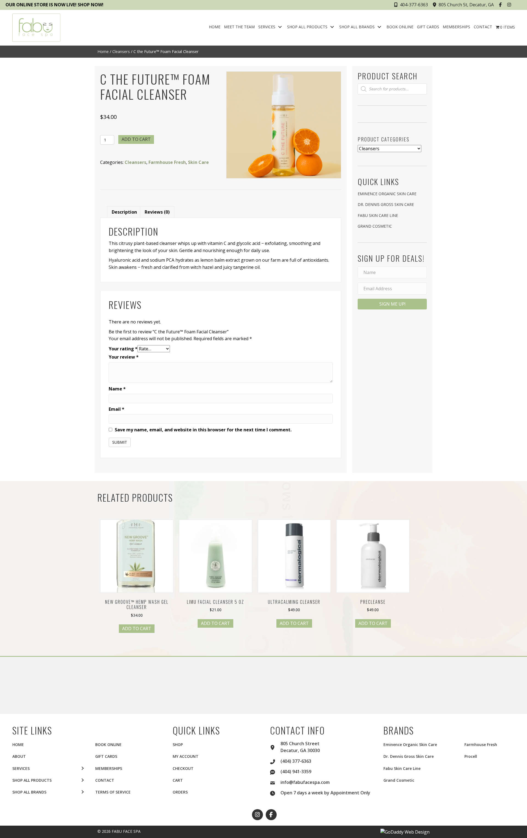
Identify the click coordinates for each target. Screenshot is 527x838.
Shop (178, 744)
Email (116, 409)
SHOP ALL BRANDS (29, 792)
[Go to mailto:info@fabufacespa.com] (275, 782)
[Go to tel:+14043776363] (275, 761)
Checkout (183, 768)
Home (103, 51)
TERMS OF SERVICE (113, 792)
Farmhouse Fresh (167, 162)
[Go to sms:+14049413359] (275, 771)
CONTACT (104, 780)
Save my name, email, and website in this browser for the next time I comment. (203, 430)
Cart (178, 780)
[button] (501, 5)
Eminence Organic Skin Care (387, 193)
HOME (18, 744)
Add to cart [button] (136, 628)
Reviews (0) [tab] (157, 212)
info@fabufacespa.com (305, 782)
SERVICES (21, 768)
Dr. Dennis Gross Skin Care (386, 204)
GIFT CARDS (106, 756)
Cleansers (121, 51)
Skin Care (198, 162)
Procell (470, 756)
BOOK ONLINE (108, 744)
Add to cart (136, 139)
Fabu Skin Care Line (378, 215)
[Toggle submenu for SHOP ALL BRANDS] (379, 27)
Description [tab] (124, 212)
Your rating (123, 349)
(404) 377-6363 (296, 761)
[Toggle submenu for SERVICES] (279, 27)
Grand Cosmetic (375, 226)
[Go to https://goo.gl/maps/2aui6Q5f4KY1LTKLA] (275, 747)
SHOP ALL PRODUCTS (32, 780)
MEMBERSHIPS (108, 768)
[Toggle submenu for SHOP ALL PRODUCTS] (332, 27)
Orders (180, 792)
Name (117, 389)
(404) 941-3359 (296, 772)
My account (185, 756)
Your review (124, 357)
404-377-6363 (414, 5)
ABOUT (19, 756)
